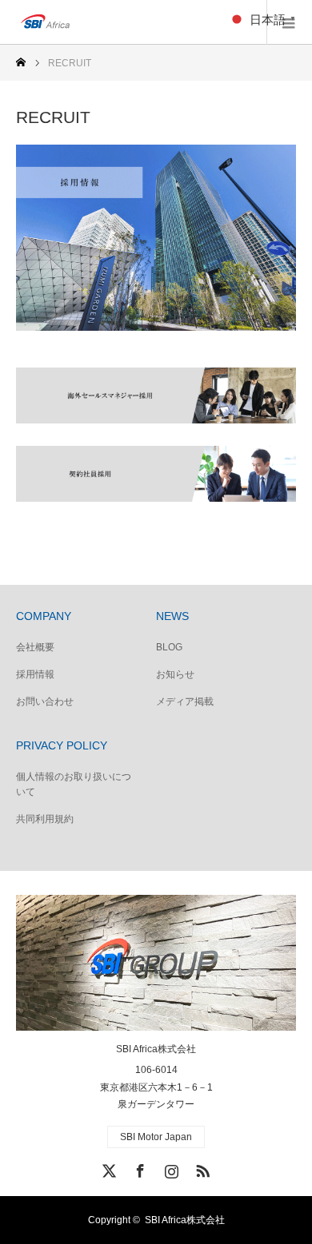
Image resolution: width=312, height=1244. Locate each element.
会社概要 (35, 647)
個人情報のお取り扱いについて (73, 784)
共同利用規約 (45, 819)
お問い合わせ (45, 701)
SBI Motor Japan (156, 1137)
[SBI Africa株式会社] (108, 22)
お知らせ (175, 674)
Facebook (138, 1168)
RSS (201, 1168)
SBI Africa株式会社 (156, 1049)
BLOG (169, 647)
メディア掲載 (185, 701)
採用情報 (35, 674)
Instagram (170, 1168)
